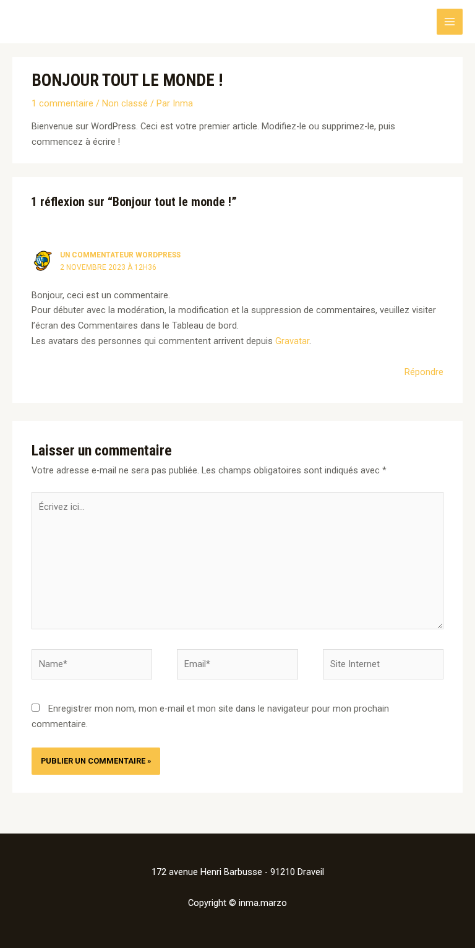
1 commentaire (62, 103)
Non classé (125, 103)
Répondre (423, 371)
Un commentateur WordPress (120, 255)
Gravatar (292, 341)
